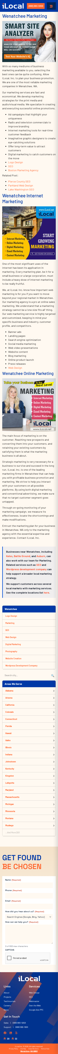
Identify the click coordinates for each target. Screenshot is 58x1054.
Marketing (9, 623)
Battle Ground (22, 556)
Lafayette (9, 783)
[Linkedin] (10, 1033)
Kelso (9, 556)
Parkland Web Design (20, 185)
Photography (11, 651)
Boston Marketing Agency (23, 170)
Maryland (9, 790)
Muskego (9, 825)
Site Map (23, 1049)
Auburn (40, 556)
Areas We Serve (33, 1049)
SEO (10, 166)
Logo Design (15, 162)
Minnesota (10, 811)
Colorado (9, 712)
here (46, 592)
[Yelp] (16, 1033)
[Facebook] (5, 1033)
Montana (9, 818)
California (9, 705)
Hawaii (8, 733)
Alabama (9, 690)
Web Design (15, 367)
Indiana (8, 754)
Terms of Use (45, 1049)
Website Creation (13, 658)
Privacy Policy (13, 1049)
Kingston (9, 776)
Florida (8, 726)
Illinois (8, 747)
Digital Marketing (13, 644)
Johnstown (10, 761)
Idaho (8, 740)
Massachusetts (12, 797)
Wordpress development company (26, 569)
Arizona (8, 698)
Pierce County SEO (19, 181)
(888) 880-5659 (35, 6)
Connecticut (11, 719)
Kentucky (9, 768)
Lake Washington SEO (21, 189)
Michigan (9, 804)
